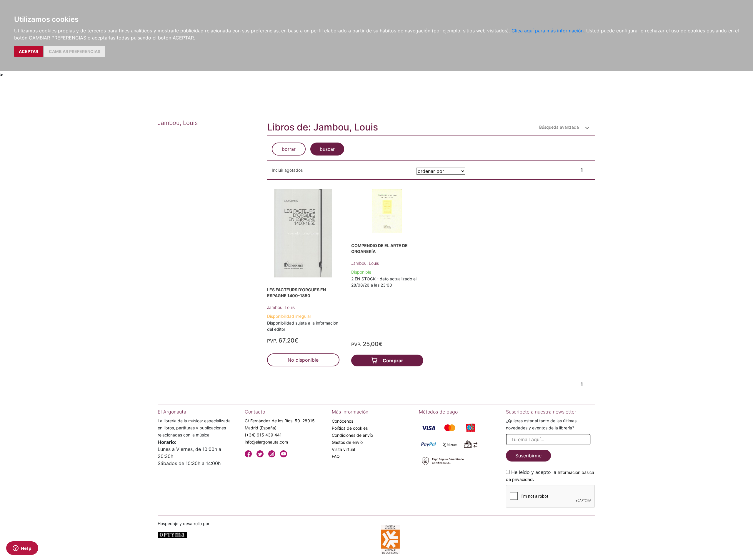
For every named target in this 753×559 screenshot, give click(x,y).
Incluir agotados (287, 170)
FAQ (336, 456)
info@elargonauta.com (266, 441)
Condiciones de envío (352, 435)
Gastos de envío (347, 442)
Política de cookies (350, 428)
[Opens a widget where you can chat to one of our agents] (22, 548)
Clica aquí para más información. (548, 31)
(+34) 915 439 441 (263, 434)
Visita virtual (343, 449)
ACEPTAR (28, 51)
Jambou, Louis (281, 307)
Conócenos (342, 421)
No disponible (303, 360)
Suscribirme (528, 456)
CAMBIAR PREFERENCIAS (74, 51)
